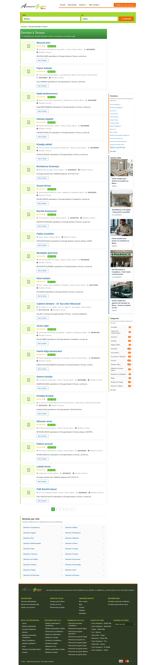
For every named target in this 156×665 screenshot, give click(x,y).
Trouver (127, 19)
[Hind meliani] (28, 282)
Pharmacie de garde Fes (76, 639)
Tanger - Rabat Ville (98, 629)
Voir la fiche (42, 60)
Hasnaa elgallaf (45, 119)
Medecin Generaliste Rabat (117, 144)
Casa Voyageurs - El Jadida (101, 647)
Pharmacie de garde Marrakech (75, 633)
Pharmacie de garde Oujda (77, 645)
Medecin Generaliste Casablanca (119, 135)
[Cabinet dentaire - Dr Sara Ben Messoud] (28, 307)
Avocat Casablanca (115, 104)
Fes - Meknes (96, 632)
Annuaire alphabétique (28, 601)
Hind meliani (43, 278)
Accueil (62, 5)
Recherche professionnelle (30, 604)
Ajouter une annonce (28, 607)
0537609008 (94, 148)
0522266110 (83, 492)
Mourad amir (43, 42)
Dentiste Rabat (114, 120)
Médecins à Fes (50, 646)
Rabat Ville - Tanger (98, 635)
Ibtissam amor (44, 421)
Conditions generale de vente (118, 604)
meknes (25, 652)
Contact (81, 607)
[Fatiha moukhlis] (28, 237)
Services (82, 5)
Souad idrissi (44, 185)
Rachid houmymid (46, 211)
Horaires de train (55, 604)
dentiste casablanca (29, 643)
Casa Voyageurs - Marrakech (101, 626)
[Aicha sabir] (28, 329)
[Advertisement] (122, 60)
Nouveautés (72, 5)
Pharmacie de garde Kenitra (77, 648)
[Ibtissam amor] (28, 425)
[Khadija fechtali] (28, 399)
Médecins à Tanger (51, 637)
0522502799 (95, 332)
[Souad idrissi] (28, 189)
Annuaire (24, 26)
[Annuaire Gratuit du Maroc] (39, 6)
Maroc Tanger (113, 132)
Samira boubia (44, 376)
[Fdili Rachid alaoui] (28, 492)
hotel (24, 646)
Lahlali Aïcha (44, 466)
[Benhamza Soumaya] (28, 170)
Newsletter (82, 613)
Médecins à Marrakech (53, 634)
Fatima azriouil (45, 444)
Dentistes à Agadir (51, 643)
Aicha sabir (43, 325)
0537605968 (85, 126)
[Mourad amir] (28, 46)
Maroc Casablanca (115, 126)
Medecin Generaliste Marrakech (118, 141)
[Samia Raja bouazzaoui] (28, 354)
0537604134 (95, 358)
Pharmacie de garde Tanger (77, 637)
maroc (24, 623)
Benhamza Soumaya (48, 166)
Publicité (82, 610)
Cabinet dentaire (114, 117)
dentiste (25, 632)
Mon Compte (94, 5)
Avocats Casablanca (116, 107)
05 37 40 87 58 (44, 310)
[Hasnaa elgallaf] (28, 122)
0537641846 (82, 451)
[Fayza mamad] (28, 71)
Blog (80, 604)
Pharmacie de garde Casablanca (75, 624)
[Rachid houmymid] (28, 214)
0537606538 (85, 260)
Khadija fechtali (45, 396)
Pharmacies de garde (57, 607)
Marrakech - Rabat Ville (99, 638)
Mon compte (83, 601)
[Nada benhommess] (28, 97)
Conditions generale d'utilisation (118, 601)
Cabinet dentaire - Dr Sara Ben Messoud (58, 303)
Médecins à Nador (51, 652)
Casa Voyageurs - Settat (100, 650)
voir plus (113, 151)
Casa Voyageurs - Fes (99, 641)
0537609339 (90, 49)
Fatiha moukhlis (45, 233)
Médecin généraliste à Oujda (55, 649)
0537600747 (67, 473)
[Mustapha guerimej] (28, 256)
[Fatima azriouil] (28, 447)
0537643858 (82, 380)
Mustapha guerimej (47, 253)
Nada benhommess (47, 93)
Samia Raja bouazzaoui (49, 351)
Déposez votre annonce (125, 5)
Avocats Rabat (114, 113)
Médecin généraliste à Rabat (55, 628)
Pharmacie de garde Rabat (77, 628)
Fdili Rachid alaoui (47, 489)
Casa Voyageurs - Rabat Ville (101, 623)
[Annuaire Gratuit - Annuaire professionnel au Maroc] (32, 589)
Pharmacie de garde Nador (77, 654)
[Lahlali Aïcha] (28, 470)
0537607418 (74, 218)
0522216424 (92, 192)
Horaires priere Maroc (57, 601)
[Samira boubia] (28, 380)
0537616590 (92, 100)
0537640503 (43, 78)
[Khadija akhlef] (28, 148)
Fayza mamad (44, 68)
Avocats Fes (113, 110)
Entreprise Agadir (114, 123)
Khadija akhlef (44, 144)
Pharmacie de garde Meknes (78, 651)
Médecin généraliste (117, 147)
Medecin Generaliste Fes (116, 138)
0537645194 (72, 170)
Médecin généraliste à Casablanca (52, 624)
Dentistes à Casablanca (53, 640)
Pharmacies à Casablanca (54, 631)
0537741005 (93, 285)
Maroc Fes (113, 129)
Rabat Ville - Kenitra (98, 644)
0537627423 (43, 405)
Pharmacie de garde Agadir (77, 642)
